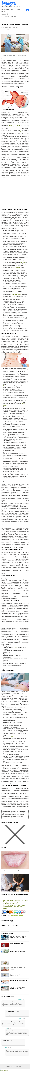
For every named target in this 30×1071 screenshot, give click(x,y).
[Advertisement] (15, 193)
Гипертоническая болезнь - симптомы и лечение (15, 1030)
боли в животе (14, 125)
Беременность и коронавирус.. (17, 943)
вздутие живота (16, 294)
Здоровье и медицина (9, 3)
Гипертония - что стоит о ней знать (8, 1001)
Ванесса (20, 999)
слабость (20, 132)
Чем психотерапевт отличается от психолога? (15, 900)
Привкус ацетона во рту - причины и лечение (15, 902)
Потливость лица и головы (10, 903)
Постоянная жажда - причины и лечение (14, 905)
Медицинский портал (16, 913)
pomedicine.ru (11, 818)
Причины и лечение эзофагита (7, 1040)
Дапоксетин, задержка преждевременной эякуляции (15, 1050)
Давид (6, 1047)
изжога (23, 403)
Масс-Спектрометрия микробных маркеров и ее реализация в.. (18, 936)
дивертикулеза (16, 267)
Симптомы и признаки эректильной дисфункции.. (14, 894)
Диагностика (23, 27)
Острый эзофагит (8, 386)
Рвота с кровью (15, 915)
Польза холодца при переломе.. (17, 961)
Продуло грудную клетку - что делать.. (17, 968)
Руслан (20, 1018)
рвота (21, 915)
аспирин (15, 647)
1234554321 (5, 27)
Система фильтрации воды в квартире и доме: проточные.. (14, 846)
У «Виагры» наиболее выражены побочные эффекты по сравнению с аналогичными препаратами (12, 1022)
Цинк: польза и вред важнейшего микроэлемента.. (18, 974)
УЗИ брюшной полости (17, 736)
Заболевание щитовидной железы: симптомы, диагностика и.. (18, 981)
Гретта (6, 1028)
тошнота (5, 405)
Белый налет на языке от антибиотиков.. (12, 871)
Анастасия (19, 1038)
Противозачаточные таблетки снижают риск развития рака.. (17, 950)
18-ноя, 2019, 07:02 (14, 27)
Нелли (6, 1009)
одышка (22, 262)
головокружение (12, 132)
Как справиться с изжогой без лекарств (13, 1011)
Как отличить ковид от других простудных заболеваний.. (17, 987)
